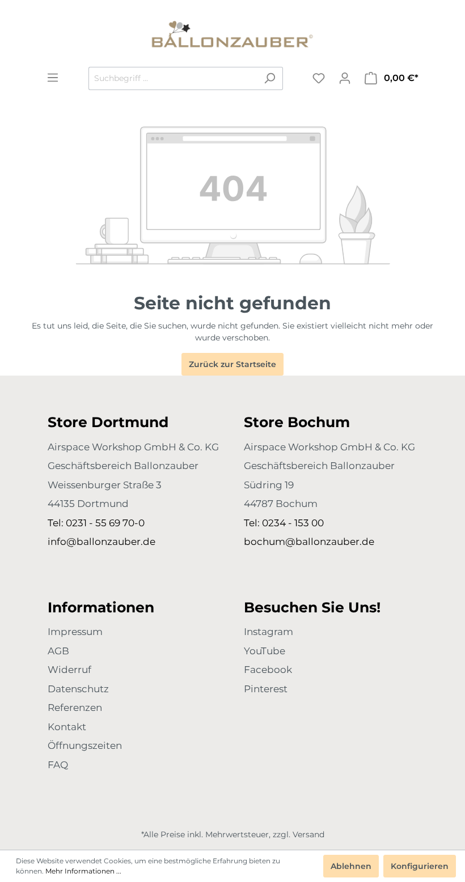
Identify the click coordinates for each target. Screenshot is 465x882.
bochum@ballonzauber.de (309, 541)
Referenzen (75, 707)
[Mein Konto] (345, 78)
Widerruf (69, 669)
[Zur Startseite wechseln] (232, 33)
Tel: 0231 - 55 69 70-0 (96, 523)
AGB (58, 651)
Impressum (75, 631)
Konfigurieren (420, 866)
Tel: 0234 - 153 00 (284, 523)
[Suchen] (269, 78)
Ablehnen (351, 866)
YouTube (264, 651)
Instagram (268, 631)
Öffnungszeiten (85, 745)
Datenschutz (78, 688)
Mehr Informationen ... (83, 871)
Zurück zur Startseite (232, 364)
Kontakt (67, 726)
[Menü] (53, 77)
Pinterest (266, 688)
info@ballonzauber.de (101, 541)
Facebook (268, 669)
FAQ (58, 764)
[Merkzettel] (319, 78)
